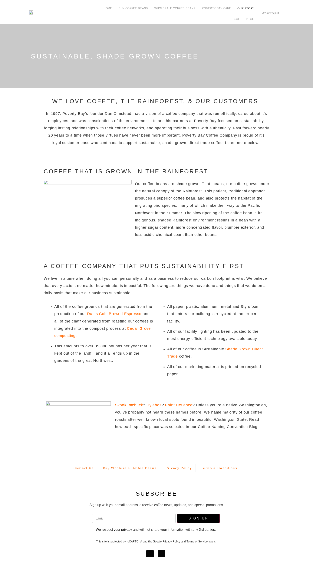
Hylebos (154, 405)
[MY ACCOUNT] (270, 8)
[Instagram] (161, 553)
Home (107, 8)
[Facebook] (150, 553)
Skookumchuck (129, 405)
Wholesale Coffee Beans (175, 8)
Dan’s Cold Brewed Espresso (114, 314)
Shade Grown (238, 349)
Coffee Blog (244, 19)
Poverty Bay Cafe (216, 8)
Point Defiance (178, 405)
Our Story (245, 8)
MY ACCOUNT (270, 13)
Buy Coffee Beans (133, 8)
